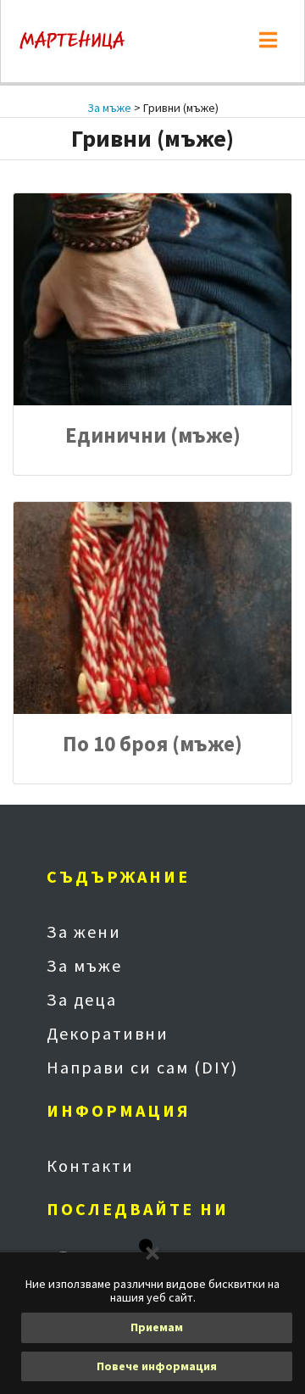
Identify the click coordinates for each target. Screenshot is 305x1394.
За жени (84, 931)
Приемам (156, 1327)
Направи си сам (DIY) (142, 1067)
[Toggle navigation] (269, 40)
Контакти (90, 1165)
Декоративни (108, 1033)
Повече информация (157, 1366)
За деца (82, 999)
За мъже (109, 107)
